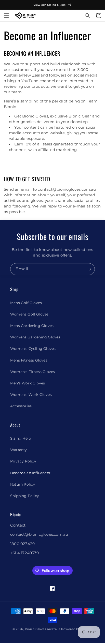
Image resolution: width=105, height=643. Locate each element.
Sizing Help (20, 438)
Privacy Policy (23, 461)
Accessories (21, 406)
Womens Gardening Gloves (35, 337)
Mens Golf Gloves (26, 303)
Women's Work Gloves (31, 394)
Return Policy (22, 484)
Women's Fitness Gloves (32, 371)
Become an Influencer (30, 473)
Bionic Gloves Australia (42, 629)
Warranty (18, 449)
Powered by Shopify (77, 629)
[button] (6, 15)
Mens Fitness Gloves (28, 360)
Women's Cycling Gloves (33, 348)
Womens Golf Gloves (29, 314)
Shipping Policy (24, 496)
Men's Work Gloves (27, 383)
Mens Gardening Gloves (32, 325)
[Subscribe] (89, 269)
